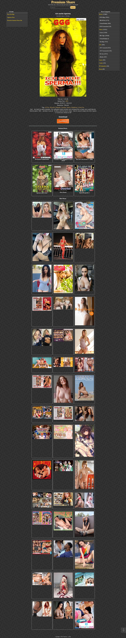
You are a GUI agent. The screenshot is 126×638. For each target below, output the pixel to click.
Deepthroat (74, 107)
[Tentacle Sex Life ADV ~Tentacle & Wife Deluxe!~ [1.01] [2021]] (63, 441)
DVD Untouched (104, 26)
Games (100, 60)
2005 (66, 101)
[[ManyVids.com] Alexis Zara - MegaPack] (63, 615)
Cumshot (63, 107)
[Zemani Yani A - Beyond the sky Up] (84, 389)
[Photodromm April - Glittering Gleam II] (84, 475)
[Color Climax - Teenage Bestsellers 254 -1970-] (63, 413)
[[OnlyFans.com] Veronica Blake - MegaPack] (42, 615)
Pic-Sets (102, 54)
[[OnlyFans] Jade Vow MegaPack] (63, 585)
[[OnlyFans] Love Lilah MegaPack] (63, 389)
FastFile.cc (63, 121)
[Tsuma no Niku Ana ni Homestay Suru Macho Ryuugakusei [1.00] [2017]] (84, 216)
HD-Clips (102, 35)
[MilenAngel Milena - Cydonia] (63, 279)
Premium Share (63, 2)
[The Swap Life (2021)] (84, 615)
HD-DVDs (102, 20)
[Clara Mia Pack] (84, 341)
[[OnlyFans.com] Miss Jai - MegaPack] (42, 341)
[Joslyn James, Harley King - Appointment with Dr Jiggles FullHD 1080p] (63, 554)
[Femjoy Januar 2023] (63, 364)
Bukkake (58, 107)
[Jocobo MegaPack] (42, 500)
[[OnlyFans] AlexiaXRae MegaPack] (63, 216)
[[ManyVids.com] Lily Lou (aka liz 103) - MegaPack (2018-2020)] (84, 500)
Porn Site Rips (10, 14)
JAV (100, 44)
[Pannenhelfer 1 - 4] (42, 413)
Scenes (101, 32)
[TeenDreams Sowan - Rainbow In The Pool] (84, 554)
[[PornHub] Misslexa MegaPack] (42, 247)
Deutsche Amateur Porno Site (14, 20)
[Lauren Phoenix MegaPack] (63, 247)
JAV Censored (103, 47)
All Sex (47, 107)
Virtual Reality (103, 23)
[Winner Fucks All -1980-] (42, 475)
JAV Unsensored (104, 50)
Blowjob (52, 107)
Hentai (100, 69)
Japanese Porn (11, 17)
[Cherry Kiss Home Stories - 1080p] (42, 585)
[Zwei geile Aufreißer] (84, 585)
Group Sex (81, 107)
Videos (100, 29)
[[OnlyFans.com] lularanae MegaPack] (63, 311)
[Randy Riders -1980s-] (63, 524)
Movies (63, 16)
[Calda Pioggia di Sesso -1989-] (63, 500)
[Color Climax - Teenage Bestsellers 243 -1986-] (42, 311)
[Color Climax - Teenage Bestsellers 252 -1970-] (42, 389)
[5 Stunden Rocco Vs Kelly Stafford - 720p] (42, 554)
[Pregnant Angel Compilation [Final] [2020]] (42, 441)
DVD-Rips (67, 16)
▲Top (69, 636)
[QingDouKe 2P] (84, 311)
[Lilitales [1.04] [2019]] (63, 475)
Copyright (57, 636)
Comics (101, 63)
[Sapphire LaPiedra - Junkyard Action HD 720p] (84, 279)
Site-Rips (102, 41)
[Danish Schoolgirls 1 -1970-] (42, 524)
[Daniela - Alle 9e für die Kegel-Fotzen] (84, 247)
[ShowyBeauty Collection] (84, 364)
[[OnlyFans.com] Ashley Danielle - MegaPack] (42, 216)
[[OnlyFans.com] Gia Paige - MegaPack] (84, 413)
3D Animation (102, 66)
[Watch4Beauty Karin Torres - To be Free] (84, 524)
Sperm (68, 107)
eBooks (101, 57)
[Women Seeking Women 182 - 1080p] (63, 341)
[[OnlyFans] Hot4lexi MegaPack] (42, 279)
